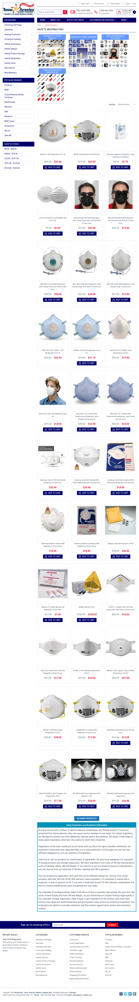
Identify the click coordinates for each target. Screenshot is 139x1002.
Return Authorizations (78, 968)
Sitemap (72, 993)
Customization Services (102, 20)
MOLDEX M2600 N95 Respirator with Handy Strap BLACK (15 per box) (121, 220)
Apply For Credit (75, 20)
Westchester (9, 102)
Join (134, 4)
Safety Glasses (10, 49)
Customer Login (76, 950)
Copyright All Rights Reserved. (39, 993)
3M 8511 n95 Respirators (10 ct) (53, 154)
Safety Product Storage (14, 53)
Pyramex (8, 85)
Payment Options (77, 961)
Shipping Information (78, 975)
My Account (99, 4)
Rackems (8, 116)
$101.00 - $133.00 (12, 163)
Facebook (121, 994)
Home (42, 20)
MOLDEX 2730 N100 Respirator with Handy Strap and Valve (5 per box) (52, 286)
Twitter (125, 994)
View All (7, 135)
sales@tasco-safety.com (82, 995)
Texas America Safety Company (14, 95)
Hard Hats (8, 30)
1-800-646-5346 (106, 11)
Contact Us (74, 939)
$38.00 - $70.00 (11, 154)
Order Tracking (76, 957)
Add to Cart (54, 167)
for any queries (104, 13)
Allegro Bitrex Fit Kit (87, 607)
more (124, 20)
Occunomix (9, 126)
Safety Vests (10, 63)
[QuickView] (51, 131)
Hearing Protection (12, 34)
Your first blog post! (12, 939)
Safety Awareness (12, 44)
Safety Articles (76, 971)
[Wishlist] (55, 131)
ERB (6, 112)
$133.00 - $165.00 (12, 168)
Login (127, 4)
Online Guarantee (77, 954)
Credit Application (77, 943)
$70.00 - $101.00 (11, 158)
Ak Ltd (7, 131)
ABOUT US (55, 20)
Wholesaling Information (79, 978)
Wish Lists (85, 4)
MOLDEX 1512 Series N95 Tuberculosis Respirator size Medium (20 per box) (86, 416)
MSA (6, 90)
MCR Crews (9, 121)
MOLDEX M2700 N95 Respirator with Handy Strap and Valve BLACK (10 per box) (87, 220)
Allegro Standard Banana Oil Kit (120, 543)
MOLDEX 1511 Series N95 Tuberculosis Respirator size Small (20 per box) (121, 416)
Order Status (115, 4)
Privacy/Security (76, 964)
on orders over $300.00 (84, 13)
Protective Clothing (12, 39)
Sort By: (112, 104)
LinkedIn (130, 994)
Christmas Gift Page (13, 25)
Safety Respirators (12, 58)
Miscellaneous (10, 73)
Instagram (134, 994)
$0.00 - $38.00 (10, 149)
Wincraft (8, 107)
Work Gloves (9, 68)
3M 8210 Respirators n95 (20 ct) (87, 154)
